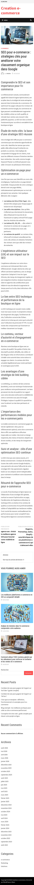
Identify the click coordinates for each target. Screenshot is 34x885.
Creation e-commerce (11, 10)
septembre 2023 (6, 842)
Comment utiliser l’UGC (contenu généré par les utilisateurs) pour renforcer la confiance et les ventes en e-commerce (16, 659)
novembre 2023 (6, 835)
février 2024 (5, 825)
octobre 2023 (5, 838)
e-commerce (4, 48)
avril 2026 (4, 755)
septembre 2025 (6, 775)
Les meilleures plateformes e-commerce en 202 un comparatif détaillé (16, 596)
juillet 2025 (4, 781)
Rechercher (5, 670)
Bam (13, 882)
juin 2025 (4, 785)
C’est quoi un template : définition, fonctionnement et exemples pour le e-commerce (14, 702)
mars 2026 (4, 758)
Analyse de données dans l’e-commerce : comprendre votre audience (15, 627)
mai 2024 (4, 815)
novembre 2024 (6, 808)
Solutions (4, 866)
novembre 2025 (6, 768)
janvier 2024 (5, 828)
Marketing (4, 863)
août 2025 (4, 778)
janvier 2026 (5, 761)
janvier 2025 (5, 801)
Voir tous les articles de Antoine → (13, 560)
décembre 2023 (6, 832)
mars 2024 (4, 822)
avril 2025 (4, 791)
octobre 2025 (5, 771)
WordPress (6, 882)
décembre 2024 (6, 805)
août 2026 (4, 748)
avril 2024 (4, 818)
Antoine (9, 73)
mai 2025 (4, 788)
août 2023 (4, 845)
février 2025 (5, 798)
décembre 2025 (6, 765)
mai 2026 (4, 751)
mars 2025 (4, 795)
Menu (6, 20)
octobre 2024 (5, 811)
